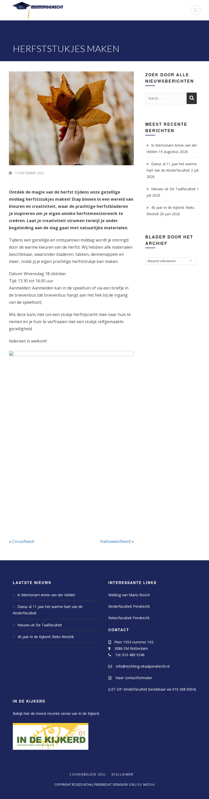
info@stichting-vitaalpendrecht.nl (140, 666)
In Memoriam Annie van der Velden (46, 594)
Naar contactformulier (131, 677)
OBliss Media (142, 784)
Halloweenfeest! (115, 541)
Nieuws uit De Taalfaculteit (173, 188)
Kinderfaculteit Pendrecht (129, 606)
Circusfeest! (23, 541)
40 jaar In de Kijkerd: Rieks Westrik (45, 636)
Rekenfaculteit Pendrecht (129, 617)
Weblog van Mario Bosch (129, 594)
